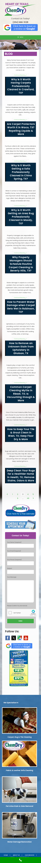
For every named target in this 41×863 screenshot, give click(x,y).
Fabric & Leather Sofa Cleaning (19, 770)
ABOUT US (16, 855)
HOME (6, 855)
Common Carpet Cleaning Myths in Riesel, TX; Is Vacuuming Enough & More (21, 393)
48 (28, 498)
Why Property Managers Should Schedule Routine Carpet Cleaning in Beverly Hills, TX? (21, 264)
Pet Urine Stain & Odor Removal (19, 806)
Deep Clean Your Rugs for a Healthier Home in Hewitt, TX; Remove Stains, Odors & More (21, 475)
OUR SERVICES (29, 855)
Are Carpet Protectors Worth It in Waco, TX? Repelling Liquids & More (21, 129)
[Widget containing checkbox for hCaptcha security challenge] (22, 612)
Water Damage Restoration (19, 842)
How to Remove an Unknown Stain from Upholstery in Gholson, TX (21, 348)
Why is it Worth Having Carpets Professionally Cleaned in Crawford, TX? (20, 86)
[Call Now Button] (20, 860)
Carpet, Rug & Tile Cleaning (20, 737)
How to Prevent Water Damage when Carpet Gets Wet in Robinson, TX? (21, 307)
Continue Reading (21, 75)
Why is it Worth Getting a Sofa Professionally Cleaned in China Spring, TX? (21, 172)
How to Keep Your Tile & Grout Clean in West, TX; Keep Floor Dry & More (20, 434)
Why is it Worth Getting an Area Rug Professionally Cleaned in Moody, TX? (21, 216)
